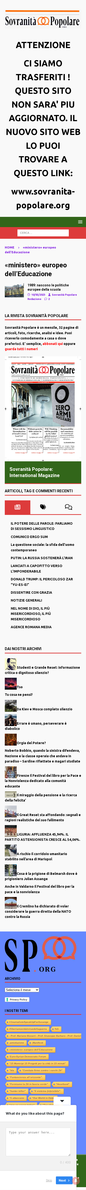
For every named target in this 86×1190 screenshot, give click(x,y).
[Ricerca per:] (43, 232)
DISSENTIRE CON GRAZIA (31, 592)
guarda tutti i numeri (21, 349)
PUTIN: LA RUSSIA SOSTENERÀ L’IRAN (42, 558)
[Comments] (68, 507)
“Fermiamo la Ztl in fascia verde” (28, 1084)
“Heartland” (63, 1084)
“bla (11, 1070)
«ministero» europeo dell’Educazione (31, 1049)
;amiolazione (16, 1042)
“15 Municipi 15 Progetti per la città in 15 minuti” (37, 1063)
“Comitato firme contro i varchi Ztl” (42, 1070)
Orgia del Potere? (31, 743)
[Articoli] (14, 290)
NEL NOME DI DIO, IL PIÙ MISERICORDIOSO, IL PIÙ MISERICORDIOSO (31, 614)
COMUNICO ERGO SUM (29, 537)
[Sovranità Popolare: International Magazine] (43, 408)
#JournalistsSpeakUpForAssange (28, 1022)
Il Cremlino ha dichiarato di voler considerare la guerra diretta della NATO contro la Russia (38, 911)
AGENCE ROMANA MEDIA (31, 627)
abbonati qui (53, 344)
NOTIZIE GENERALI (26, 600)
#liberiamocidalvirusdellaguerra (28, 1029)
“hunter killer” (17, 1091)
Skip (49, 1180)
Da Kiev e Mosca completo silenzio (44, 709)
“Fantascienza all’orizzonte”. (26, 1077)
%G (57, 1029)
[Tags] (43, 507)
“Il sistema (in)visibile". (47, 1091)
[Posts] (17, 507)
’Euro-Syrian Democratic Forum (27, 1056)
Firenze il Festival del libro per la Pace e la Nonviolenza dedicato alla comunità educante (43, 781)
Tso (20, 687)
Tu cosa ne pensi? (19, 695)
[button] (79, 221)
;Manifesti (37, 1042)
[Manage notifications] (76, 1181)
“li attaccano (16, 1098)
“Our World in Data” (43, 1098)
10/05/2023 (38, 294)
